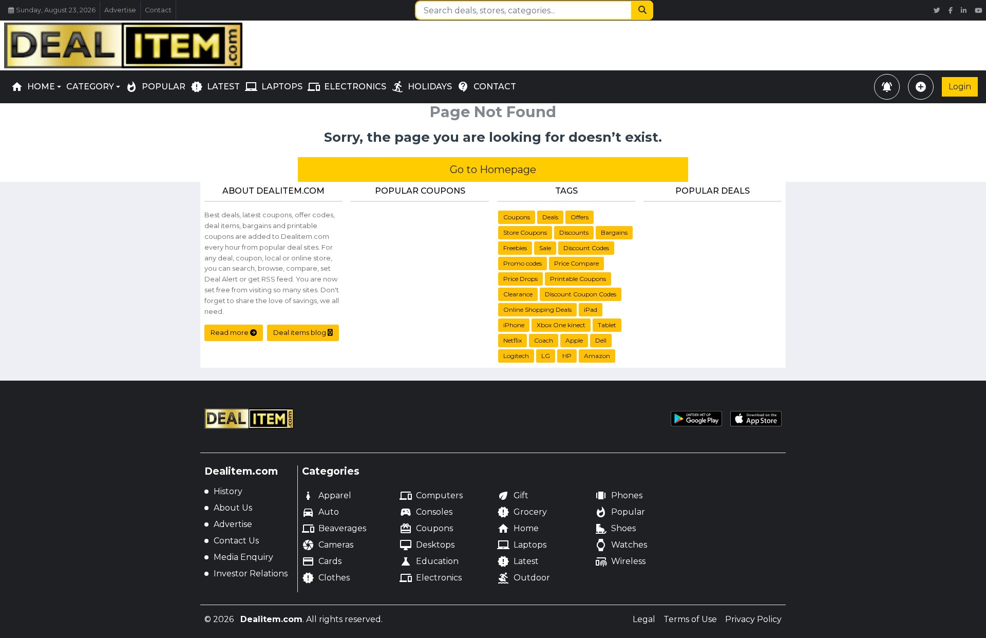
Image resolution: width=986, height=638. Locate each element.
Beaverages (334, 528)
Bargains (614, 232)
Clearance (518, 294)
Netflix (512, 340)
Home (33, 87)
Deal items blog (300, 332)
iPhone (513, 325)
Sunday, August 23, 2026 (56, 10)
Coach (543, 340)
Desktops (427, 545)
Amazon (597, 356)
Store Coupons (525, 232)
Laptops (521, 545)
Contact (158, 10)
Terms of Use (690, 619)
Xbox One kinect (561, 325)
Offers (580, 217)
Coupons (516, 217)
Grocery (522, 512)
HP (567, 356)
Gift (512, 496)
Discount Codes (586, 248)
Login (960, 86)
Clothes (326, 578)
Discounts (574, 232)
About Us (233, 508)
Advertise (120, 10)
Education (429, 561)
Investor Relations (251, 573)
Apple (574, 340)
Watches (621, 545)
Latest (518, 561)
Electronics (431, 578)
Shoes (615, 528)
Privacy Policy (753, 619)
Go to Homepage (493, 169)
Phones (618, 496)
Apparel (326, 496)
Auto (320, 512)
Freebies (515, 248)
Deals (550, 217)
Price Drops (520, 279)
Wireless (620, 561)
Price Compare (576, 263)
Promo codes (522, 263)
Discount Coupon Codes (580, 294)
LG (545, 356)
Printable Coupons (578, 279)
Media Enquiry (243, 557)
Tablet (607, 325)
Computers (431, 496)
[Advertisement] (493, 44)
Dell (600, 340)
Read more (230, 332)
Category (90, 86)
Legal (644, 619)
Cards (322, 561)
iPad (590, 309)
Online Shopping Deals (537, 309)
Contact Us (236, 541)
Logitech (516, 356)
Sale (545, 248)
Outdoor (523, 578)
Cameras (327, 545)
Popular (620, 512)
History (228, 491)
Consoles (426, 512)
